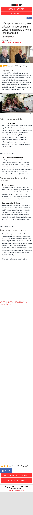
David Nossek (9, 38)
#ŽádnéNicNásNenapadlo (11, 42)
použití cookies (19, 490)
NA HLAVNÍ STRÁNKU (16, 481)
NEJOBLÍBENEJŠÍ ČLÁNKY (16, 475)
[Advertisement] (16, 280)
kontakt (11, 490)
